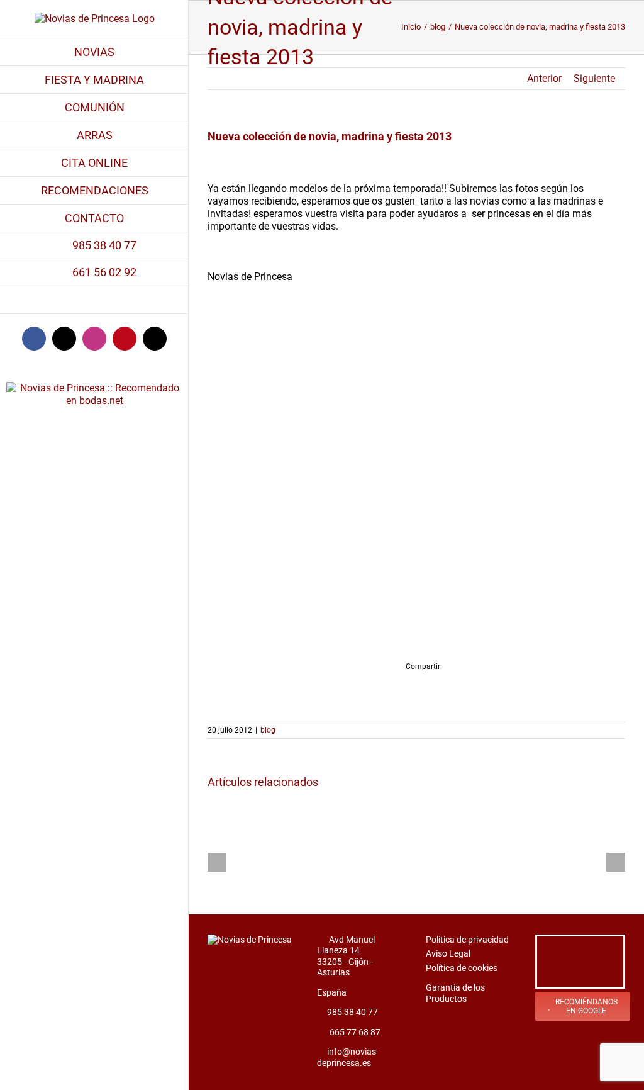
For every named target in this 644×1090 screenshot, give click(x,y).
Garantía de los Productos (455, 993)
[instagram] (591, 949)
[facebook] (546, 949)
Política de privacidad (467, 940)
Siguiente (594, 78)
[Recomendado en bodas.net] (94, 375)
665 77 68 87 (355, 1032)
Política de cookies (461, 968)
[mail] (580, 974)
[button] (94, 300)
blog (267, 730)
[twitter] (569, 949)
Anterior (544, 78)
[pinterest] (614, 949)
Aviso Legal (448, 953)
